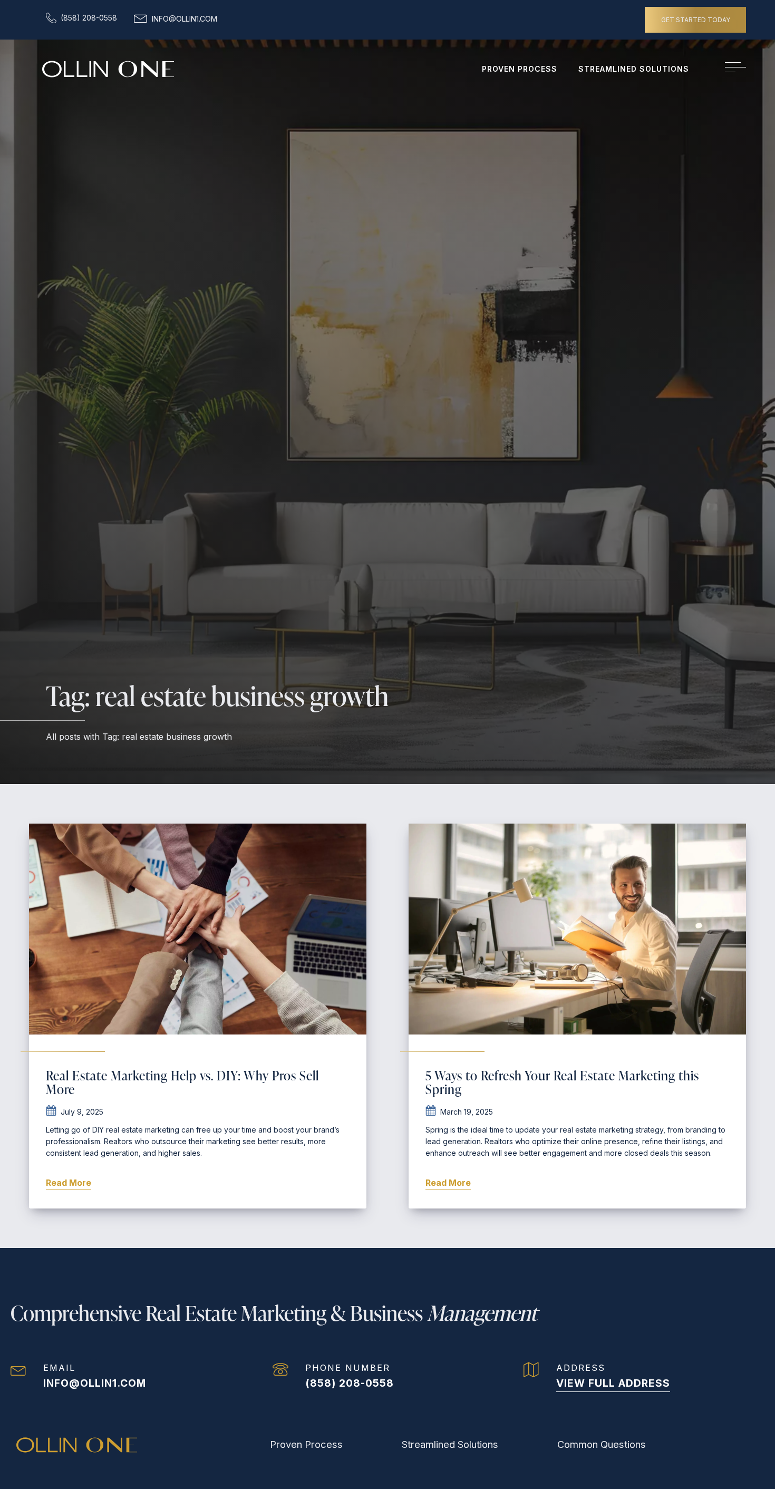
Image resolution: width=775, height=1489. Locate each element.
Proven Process (519, 68)
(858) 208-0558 (349, 1383)
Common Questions (601, 1444)
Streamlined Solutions (633, 68)
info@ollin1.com (94, 1383)
